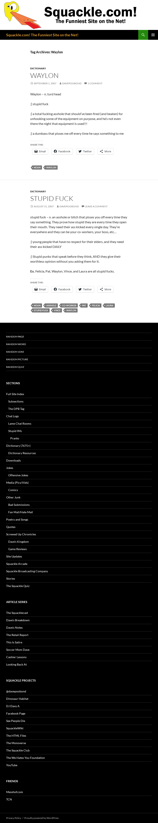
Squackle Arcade (16, 563)
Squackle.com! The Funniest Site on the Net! (42, 35)
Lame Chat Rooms (19, 423)
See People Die (15, 721)
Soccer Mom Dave (17, 649)
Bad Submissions (19, 504)
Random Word (16, 344)
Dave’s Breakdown (18, 620)
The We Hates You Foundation (25, 757)
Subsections (15, 401)
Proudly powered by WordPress (41, 818)
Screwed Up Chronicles (21, 534)
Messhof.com (14, 792)
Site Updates (14, 556)
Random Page (15, 336)
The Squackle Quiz (17, 586)
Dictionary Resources (22, 453)
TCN (9, 799)
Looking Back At (16, 664)
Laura (109, 305)
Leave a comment (96, 206)
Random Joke (15, 351)
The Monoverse (16, 743)
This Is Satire (14, 642)
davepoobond (71, 83)
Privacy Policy (13, 818)
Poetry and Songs (17, 519)
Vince (57, 310)
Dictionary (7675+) (18, 445)
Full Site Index (15, 394)
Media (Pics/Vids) (17, 482)
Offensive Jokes (18, 475)
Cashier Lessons (16, 657)
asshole (51, 305)
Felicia (96, 305)
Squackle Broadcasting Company (27, 571)
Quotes (10, 527)
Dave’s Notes (14, 627)
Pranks (14, 438)
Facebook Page (15, 713)
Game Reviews (17, 549)
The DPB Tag (16, 408)
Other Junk (13, 497)
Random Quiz (15, 366)
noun (37, 167)
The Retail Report (17, 635)
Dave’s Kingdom (18, 541)
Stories (10, 578)
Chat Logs (12, 416)
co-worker (69, 305)
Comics (13, 490)
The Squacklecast (17, 612)
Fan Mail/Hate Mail (20, 512)
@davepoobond (16, 691)
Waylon (44, 75)
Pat (84, 305)
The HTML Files (16, 735)
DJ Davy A (13, 706)
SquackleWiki (14, 728)
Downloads (13, 460)
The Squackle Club (18, 750)
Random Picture (17, 359)
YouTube (11, 765)
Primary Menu (153, 35)
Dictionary (38, 68)
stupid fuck (51, 198)
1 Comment (95, 83)
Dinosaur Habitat (17, 698)
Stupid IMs (15, 431)
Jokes (9, 468)
